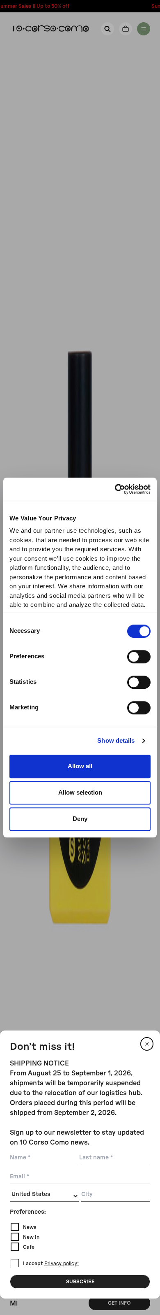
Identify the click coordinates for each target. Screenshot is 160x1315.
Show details (116, 740)
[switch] (139, 656)
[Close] (146, 1044)
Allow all (80, 765)
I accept (51, 1263)
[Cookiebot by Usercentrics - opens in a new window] (115, 489)
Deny (80, 818)
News (30, 1227)
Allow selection (80, 792)
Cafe (28, 1247)
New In (31, 1237)
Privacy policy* (61, 1263)
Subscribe (80, 1281)
